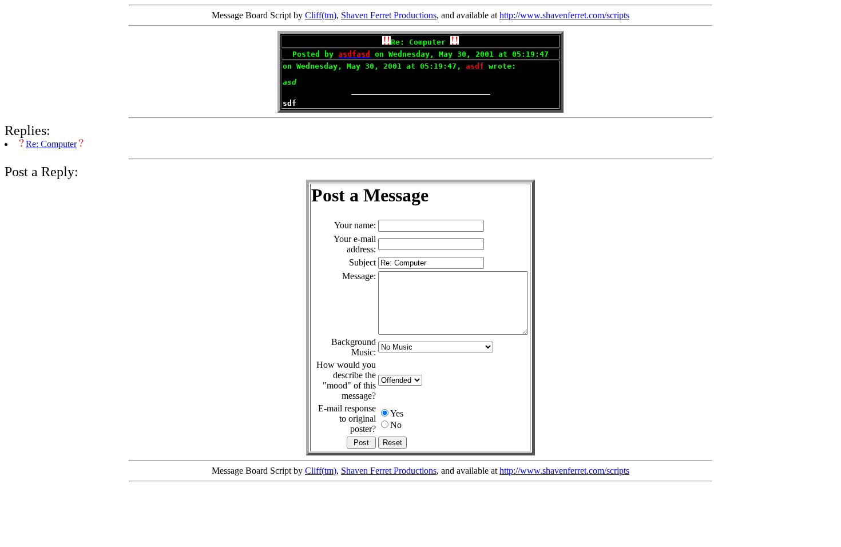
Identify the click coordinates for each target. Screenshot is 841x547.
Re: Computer (51, 144)
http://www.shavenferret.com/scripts (564, 15)
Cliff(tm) (320, 15)
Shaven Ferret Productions (389, 15)
